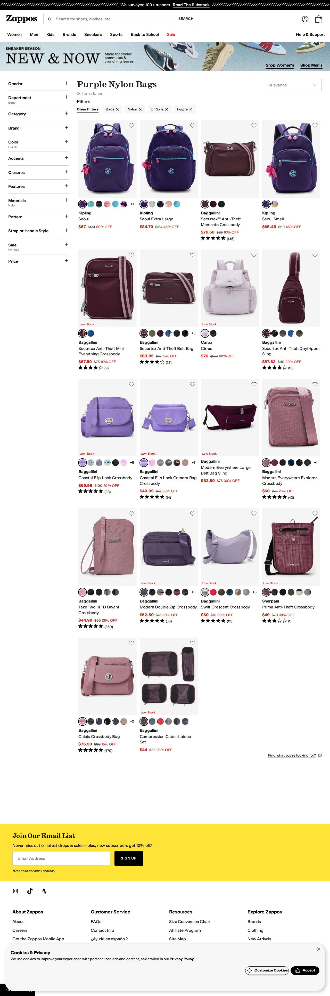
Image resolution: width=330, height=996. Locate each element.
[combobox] (108, 19)
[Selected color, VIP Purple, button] (82, 204)
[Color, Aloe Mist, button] (307, 592)
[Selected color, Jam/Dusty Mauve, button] (205, 204)
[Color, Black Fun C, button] (99, 204)
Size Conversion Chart (190, 921)
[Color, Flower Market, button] (291, 463)
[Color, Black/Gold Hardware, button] (99, 592)
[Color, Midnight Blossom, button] (185, 333)
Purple (182, 109)
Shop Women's (280, 65)
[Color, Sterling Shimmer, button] (115, 463)
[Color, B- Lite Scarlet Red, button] (213, 592)
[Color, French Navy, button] (307, 463)
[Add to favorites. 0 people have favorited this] (131, 125)
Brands (254, 921)
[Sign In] (305, 19)
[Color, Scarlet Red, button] (160, 721)
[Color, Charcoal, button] (283, 333)
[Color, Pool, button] (91, 463)
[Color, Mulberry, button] (213, 204)
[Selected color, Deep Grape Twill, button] (144, 592)
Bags (110, 109)
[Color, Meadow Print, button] (107, 463)
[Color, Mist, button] (152, 721)
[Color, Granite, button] (283, 592)
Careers (19, 930)
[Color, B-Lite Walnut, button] (221, 592)
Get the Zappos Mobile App (38, 938)
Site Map (177, 938)
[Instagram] (15, 891)
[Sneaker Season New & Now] (165, 56)
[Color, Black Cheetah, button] (115, 721)
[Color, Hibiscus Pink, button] (124, 463)
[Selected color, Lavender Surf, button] (82, 463)
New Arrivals (259, 938)
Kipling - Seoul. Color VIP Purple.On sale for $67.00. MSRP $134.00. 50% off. (107, 180)
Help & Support (310, 34)
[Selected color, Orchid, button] (205, 333)
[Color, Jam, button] (177, 592)
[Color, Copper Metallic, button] (238, 592)
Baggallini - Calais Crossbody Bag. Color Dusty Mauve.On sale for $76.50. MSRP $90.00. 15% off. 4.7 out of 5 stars (107, 695)
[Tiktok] (30, 891)
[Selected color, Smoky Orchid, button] (266, 592)
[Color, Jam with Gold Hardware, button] (177, 463)
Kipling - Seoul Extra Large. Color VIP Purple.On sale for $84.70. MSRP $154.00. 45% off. (169, 180)
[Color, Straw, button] (299, 592)
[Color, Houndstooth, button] (291, 592)
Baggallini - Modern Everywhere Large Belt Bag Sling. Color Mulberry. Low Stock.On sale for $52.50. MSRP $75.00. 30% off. (230, 439)
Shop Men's (311, 65)
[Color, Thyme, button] (152, 333)
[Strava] (44, 891)
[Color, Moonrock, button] (185, 463)
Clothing (255, 930)
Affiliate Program (185, 930)
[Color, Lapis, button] (91, 333)
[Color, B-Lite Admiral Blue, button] (230, 592)
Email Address (31, 858)
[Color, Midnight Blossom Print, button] (299, 463)
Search (186, 19)
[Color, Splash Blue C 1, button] (115, 204)
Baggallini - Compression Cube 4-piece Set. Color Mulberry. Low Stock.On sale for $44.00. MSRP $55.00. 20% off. (169, 695)
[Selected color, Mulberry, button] (144, 721)
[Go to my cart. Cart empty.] (319, 19)
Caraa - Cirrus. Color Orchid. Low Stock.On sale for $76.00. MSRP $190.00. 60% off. (230, 310)
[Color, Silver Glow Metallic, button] (152, 204)
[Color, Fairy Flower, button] (124, 204)
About (18, 921)
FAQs (96, 921)
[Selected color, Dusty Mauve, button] (266, 463)
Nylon (132, 109)
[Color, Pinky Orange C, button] (107, 204)
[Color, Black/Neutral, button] (177, 333)
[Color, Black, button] (221, 204)
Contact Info (102, 930)
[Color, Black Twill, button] (185, 592)
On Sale (157, 109)
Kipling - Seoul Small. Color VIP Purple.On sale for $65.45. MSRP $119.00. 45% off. (291, 180)
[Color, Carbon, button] (274, 592)
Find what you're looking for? (292, 755)
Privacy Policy (182, 959)
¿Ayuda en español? (109, 938)
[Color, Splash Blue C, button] (91, 204)
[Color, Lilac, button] (99, 463)
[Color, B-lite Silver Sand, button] (246, 592)
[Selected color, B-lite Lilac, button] (205, 592)
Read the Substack (191, 4)
